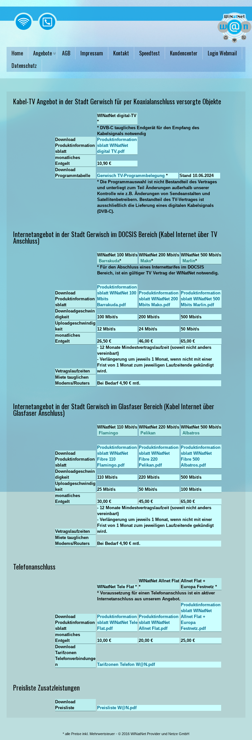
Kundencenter (184, 53)
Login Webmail (222, 53)
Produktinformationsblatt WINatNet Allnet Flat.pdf (158, 622)
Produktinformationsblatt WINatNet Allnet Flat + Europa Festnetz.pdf (200, 616)
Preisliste (116, 707)
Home (17, 53)
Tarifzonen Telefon (126, 664)
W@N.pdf (145, 664)
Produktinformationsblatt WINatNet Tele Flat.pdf (117, 622)
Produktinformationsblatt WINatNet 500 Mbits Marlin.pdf (200, 298)
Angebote (42, 53)
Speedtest (149, 53)
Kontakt (121, 53)
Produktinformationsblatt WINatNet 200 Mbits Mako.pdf (158, 298)
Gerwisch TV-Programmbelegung (131, 175)
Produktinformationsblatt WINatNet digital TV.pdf (117, 145)
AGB (66, 53)
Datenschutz (24, 66)
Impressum (91, 53)
